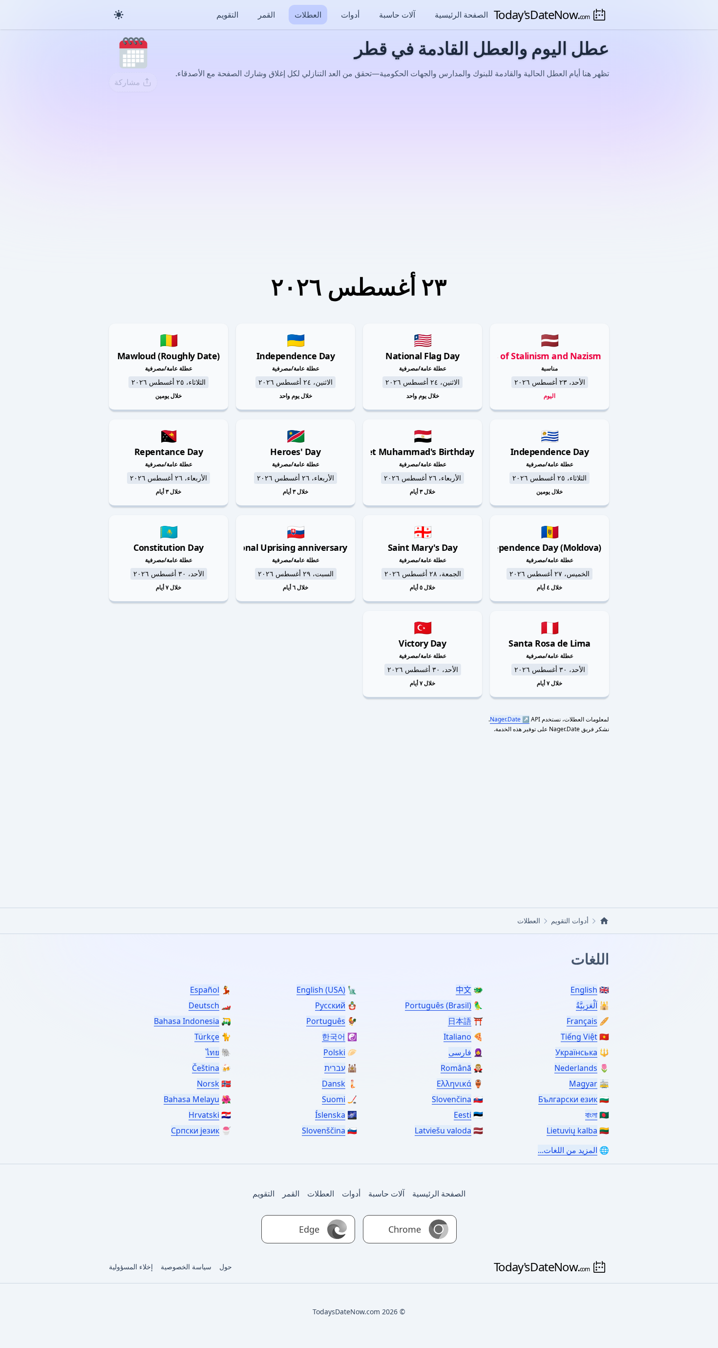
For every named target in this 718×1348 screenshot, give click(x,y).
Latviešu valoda (443, 1130)
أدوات (350, 14)
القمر (266, 14)
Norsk (208, 1083)
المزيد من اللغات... (567, 1150)
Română (456, 1068)
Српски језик (195, 1130)
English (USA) (320, 989)
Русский (330, 1005)
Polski (334, 1052)
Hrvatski (204, 1114)
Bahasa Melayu (191, 1099)
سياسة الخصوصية (186, 1266)
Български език (567, 1099)
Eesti (462, 1114)
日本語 (459, 1021)
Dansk (333, 1083)
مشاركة (127, 82)
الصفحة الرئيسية (461, 14)
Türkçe (206, 1036)
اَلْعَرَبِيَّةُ (586, 1005)
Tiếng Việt (579, 1036)
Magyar (583, 1083)
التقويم (227, 14)
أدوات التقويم (570, 920)
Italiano (457, 1036)
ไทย (212, 1052)
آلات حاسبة (397, 14)
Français (582, 1021)
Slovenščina (323, 1130)
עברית (334, 1068)
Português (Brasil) (438, 1005)
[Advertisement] (359, 173)
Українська (576, 1052)
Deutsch (204, 1005)
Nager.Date (505, 719)
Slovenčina (451, 1099)
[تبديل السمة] (118, 14)
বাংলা (591, 1114)
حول (225, 1266)
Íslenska (330, 1114)
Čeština (205, 1068)
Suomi (333, 1099)
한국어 (333, 1036)
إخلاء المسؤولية (131, 1266)
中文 (463, 989)
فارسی (459, 1052)
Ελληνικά (454, 1083)
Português (325, 1021)
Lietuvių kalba (572, 1130)
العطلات (308, 14)
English (583, 989)
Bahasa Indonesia (186, 1021)
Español (204, 989)
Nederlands (575, 1068)
